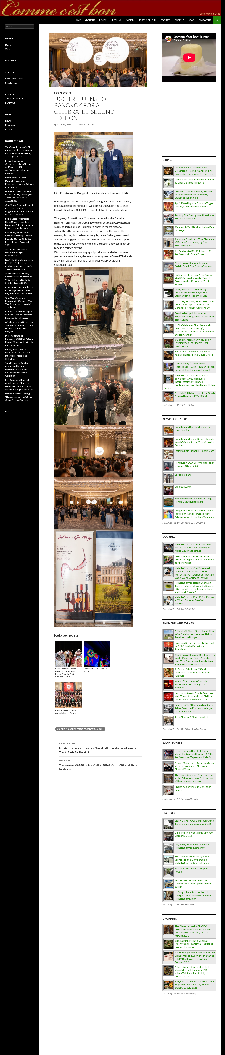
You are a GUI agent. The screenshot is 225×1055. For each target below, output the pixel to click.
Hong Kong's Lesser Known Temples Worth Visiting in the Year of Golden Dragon (195, 442)
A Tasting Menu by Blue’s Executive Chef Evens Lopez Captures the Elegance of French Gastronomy (194, 304)
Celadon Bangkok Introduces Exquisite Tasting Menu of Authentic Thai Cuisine (195, 316)
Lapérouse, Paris (184, 486)
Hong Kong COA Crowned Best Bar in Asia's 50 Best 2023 (194, 464)
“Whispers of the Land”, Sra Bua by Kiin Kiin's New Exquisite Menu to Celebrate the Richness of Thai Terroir (193, 279)
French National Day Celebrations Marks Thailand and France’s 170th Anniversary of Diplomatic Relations (18, 167)
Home (78, 20)
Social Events (62, 93)
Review (102, 20)
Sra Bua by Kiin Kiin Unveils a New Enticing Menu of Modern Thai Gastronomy (193, 342)
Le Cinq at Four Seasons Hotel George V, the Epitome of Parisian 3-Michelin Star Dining (194, 895)
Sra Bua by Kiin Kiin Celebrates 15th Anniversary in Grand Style (194, 253)
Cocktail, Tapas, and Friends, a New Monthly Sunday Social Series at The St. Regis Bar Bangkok (98, 748)
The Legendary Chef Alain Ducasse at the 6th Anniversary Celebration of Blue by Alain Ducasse (194, 778)
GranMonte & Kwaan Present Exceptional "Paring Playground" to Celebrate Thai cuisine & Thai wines (194, 170)
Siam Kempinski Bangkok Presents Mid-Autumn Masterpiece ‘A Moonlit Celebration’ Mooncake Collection (17, 369)
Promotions (11, 125)
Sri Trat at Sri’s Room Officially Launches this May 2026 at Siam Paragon (192, 672)
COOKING (179, 20)
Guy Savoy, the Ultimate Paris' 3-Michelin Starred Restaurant (192, 846)
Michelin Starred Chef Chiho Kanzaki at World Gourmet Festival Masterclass (194, 600)
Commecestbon (85, 124)
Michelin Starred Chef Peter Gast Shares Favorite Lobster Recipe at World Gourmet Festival (193, 547)
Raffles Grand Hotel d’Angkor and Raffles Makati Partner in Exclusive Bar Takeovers (19, 314)
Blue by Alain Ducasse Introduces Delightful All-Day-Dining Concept (193, 265)
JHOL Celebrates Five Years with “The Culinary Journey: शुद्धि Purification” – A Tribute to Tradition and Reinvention (194, 330)
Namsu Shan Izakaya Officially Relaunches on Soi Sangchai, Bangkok (191, 684)
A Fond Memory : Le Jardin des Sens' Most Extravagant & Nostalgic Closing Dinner (194, 766)
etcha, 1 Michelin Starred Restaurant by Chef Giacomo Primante (195, 181)
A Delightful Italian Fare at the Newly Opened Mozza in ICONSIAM (195, 394)
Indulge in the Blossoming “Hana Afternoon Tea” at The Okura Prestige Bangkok (18, 396)
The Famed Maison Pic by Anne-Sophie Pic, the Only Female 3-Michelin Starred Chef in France (192, 859)
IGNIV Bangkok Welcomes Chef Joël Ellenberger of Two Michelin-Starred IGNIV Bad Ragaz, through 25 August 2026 (195, 957)
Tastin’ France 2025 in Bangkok (191, 717)
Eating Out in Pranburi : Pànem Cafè (194, 450)
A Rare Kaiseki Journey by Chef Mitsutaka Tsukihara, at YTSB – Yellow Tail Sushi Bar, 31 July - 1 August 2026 (192, 971)
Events (8, 129)
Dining (8, 45)
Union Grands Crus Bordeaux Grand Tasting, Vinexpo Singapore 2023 (194, 822)
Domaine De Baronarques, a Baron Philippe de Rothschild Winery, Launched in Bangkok (193, 194)
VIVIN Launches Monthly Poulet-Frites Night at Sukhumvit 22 (16, 252)
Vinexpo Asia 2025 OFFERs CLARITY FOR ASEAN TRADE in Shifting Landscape (98, 764)
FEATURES (165, 20)
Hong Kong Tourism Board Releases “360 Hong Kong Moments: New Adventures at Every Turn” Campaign (195, 513)
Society (130, 20)
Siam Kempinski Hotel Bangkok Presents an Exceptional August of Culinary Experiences (194, 943)
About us (90, 20)
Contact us (205, 20)
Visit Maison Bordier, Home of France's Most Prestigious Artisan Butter (193, 883)
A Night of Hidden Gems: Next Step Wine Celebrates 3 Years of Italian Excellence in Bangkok (194, 634)
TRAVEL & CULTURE (147, 20)
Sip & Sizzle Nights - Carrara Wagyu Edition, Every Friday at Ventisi (194, 205)
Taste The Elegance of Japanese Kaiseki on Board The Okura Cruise (194, 353)
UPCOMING (11, 60)
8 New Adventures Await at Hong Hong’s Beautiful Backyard (193, 500)
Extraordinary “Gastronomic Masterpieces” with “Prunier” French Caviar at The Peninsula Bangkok (195, 366)
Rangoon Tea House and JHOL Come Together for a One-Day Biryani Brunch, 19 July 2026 (195, 984)
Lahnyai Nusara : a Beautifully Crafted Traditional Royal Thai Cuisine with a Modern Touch (191, 292)
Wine (7, 49)
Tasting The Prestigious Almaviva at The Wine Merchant (194, 217)
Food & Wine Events (14, 78)
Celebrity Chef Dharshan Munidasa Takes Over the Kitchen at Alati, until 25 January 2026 (194, 708)
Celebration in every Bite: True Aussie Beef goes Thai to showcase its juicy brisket (194, 559)
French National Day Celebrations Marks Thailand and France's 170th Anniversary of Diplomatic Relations (194, 754)
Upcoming (116, 20)
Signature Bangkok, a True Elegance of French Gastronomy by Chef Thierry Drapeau (194, 242)
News (191, 20)
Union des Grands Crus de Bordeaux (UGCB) (80, 729)
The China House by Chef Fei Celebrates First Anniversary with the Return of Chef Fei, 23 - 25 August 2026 (193, 931)
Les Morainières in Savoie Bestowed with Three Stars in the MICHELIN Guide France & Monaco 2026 (194, 696)
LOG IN (8, 411)
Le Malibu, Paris (183, 474)
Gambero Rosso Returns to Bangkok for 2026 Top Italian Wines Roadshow (195, 646)
